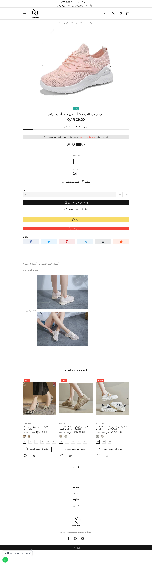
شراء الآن (76, 219)
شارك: (25, 237)
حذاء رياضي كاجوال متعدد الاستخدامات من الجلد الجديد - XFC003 (75, 428)
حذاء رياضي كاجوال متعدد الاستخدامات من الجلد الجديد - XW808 (112, 428)
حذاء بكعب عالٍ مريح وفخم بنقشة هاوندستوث (36, 428)
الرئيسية (59, 23)
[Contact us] (5, 560)
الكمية (25, 190)
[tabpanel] (39, 421)
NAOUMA (35, 13)
